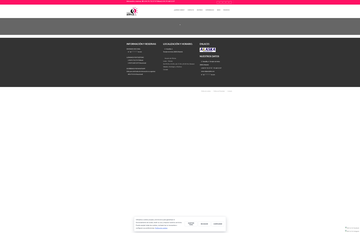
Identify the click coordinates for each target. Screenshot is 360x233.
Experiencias (210, 10)
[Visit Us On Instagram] (352, 232)
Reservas (226, 10)
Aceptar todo (191, 223)
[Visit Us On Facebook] (352, 229)
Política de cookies (206, 91)
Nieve (218, 10)
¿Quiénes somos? (179, 10)
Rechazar (204, 224)
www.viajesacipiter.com (207, 71)
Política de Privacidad (219, 91)
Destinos (200, 10)
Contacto (191, 10)
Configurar (217, 224)
